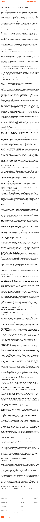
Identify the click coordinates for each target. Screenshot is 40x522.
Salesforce (22, 507)
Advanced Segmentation (4, 507)
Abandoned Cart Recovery (4, 499)
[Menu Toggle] (37, 1)
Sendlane (22, 510)
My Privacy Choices (36, 502)
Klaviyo (21, 499)
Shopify (22, 498)
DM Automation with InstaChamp (5, 510)
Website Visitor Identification (4, 498)
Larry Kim (35, 499)
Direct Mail (22, 506)
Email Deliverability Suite (4, 502)
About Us (35, 498)
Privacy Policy (36, 503)
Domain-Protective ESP (3, 503)
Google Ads (22, 502)
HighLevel (22, 503)
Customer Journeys (3, 506)
